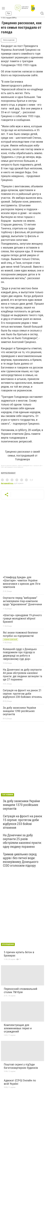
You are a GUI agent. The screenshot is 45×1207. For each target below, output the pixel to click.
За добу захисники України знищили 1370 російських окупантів (21, 805)
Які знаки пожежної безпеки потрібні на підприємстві (20, 634)
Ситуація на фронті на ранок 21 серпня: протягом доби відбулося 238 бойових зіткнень (22, 694)
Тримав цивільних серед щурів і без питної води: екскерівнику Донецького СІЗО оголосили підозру (20, 860)
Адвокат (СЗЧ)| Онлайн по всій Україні (20, 1082)
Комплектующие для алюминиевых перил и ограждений (18, 1028)
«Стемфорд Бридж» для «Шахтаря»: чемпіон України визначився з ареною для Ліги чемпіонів (21, 582)
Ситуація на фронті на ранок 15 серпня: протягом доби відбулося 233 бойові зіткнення (22, 822)
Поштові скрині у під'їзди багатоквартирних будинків (21, 1066)
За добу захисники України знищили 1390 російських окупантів (19, 711)
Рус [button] (8, 13)
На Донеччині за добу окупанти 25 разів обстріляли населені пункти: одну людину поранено (22, 841)
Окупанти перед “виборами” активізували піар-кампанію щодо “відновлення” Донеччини (22, 601)
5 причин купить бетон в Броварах (19, 954)
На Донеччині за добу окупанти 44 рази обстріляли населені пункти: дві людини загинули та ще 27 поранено (22, 674)
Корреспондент (8, 473)
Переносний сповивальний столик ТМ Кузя (20, 990)
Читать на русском (8, 40)
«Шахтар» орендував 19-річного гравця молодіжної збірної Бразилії (22, 618)
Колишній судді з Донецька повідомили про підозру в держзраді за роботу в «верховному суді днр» (20, 654)
